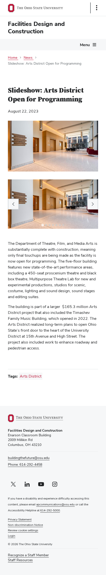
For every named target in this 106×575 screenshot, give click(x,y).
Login (11, 536)
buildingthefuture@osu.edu (29, 458)
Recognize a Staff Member (28, 555)
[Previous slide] (13, 204)
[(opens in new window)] (41, 418)
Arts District (30, 376)
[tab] (42, 225)
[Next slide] (92, 204)
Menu (85, 44)
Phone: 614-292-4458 (25, 464)
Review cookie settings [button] (23, 530)
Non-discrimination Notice (25, 525)
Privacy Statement (20, 519)
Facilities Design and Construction (36, 27)
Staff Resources (20, 560)
